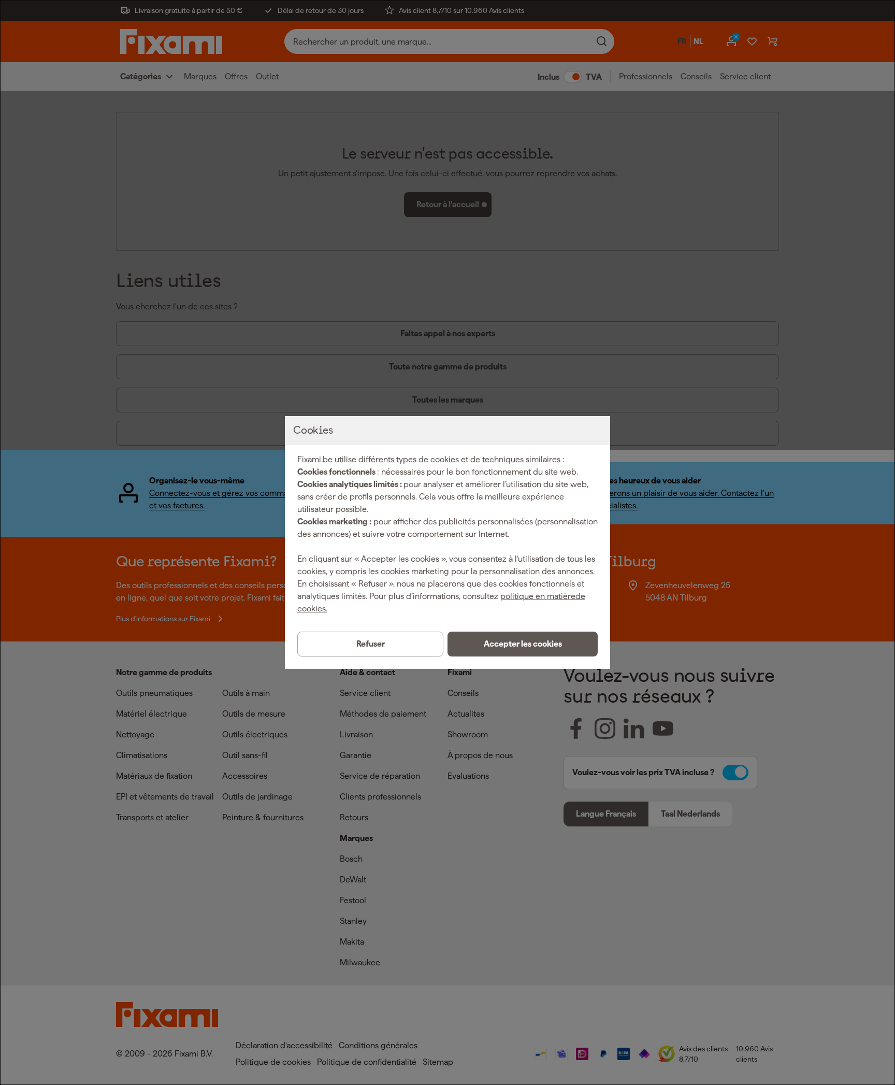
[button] (522, 644)
